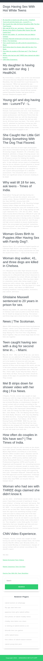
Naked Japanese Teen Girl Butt (14, 566)
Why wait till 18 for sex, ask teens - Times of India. (18, 28)
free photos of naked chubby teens (18, 616)
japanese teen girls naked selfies (17, 612)
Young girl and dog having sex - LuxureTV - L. (17, 22)
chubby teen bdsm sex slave (15, 621)
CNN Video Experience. (10, 59)
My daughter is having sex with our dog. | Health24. (19, 20)
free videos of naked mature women (18, 639)
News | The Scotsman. (10, 41)
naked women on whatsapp (15, 603)
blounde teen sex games (14, 630)
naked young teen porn (13, 644)
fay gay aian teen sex (13, 607)
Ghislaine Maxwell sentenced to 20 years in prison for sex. (21, 38)
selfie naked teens (11, 635)
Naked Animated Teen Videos (13, 560)
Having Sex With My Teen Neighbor (15, 573)
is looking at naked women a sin (17, 626)
